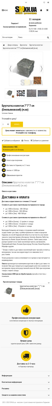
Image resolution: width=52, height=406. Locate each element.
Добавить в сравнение (41, 140)
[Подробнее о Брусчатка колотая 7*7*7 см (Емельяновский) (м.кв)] (11, 291)
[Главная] (3, 45)
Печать (26, 140)
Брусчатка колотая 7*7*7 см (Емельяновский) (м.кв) (32, 287)
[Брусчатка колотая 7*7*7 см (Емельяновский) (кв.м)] (10, 93)
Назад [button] (10, 68)
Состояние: (5, 113)
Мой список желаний (44, 3)
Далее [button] (41, 68)
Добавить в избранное (12, 140)
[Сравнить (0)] (48, 3)
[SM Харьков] (26, 10)
